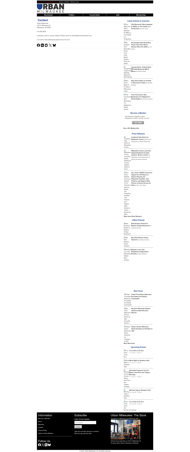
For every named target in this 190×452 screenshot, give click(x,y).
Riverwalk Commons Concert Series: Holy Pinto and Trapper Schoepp (139, 372)
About (40, 421)
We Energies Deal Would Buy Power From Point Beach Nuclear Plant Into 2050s (141, 45)
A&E (118, 15)
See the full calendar (130, 410)
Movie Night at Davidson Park (139, 360)
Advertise (41, 424)
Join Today (138, 122)
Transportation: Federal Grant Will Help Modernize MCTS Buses (141, 69)
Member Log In (75, 2)
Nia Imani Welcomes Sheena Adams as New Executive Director (140, 310)
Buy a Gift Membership (131, 128)
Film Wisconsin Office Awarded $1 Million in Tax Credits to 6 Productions (141, 26)
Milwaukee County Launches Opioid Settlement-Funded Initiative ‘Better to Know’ (141, 153)
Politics (71, 15)
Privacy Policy (42, 430)
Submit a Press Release (45, 433)
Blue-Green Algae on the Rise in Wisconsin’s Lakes (141, 82)
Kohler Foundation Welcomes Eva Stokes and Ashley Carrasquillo (141, 296)
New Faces (138, 291)
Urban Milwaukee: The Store (128, 415)
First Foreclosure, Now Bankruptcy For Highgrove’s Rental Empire (140, 97)
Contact (40, 427)
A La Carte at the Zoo (136, 351)
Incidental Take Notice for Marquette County (140, 138)
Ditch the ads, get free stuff (82, 433)
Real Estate (48, 15)
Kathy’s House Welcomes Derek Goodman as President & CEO (141, 329)
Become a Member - (65, 2)
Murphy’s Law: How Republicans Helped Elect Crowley (140, 252)
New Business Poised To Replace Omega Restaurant (140, 224)
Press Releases (138, 133)
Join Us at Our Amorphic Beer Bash (48, 2)
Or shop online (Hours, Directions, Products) (124, 443)
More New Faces (129, 343)
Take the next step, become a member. (86, 431)
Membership (141, 15)
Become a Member (138, 113)
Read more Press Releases (133, 216)
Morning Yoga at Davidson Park (140, 390)
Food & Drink (95, 15)
